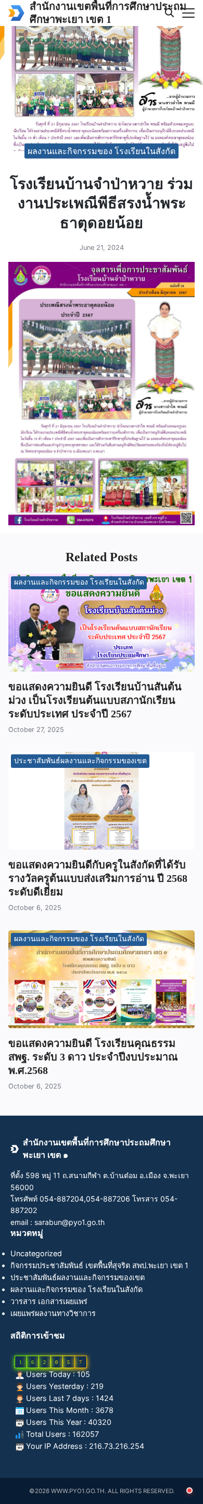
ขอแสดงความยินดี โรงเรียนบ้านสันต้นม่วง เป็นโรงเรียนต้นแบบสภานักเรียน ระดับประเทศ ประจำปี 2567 (95, 700)
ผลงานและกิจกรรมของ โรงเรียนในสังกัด (101, 150)
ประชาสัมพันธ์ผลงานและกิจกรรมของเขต (80, 761)
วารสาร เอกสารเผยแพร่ (48, 1301)
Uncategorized (36, 1253)
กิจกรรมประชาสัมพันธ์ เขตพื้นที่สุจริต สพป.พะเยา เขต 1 (99, 1265)
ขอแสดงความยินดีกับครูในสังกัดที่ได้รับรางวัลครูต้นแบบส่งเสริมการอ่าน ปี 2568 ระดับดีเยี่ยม (97, 878)
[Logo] (16, 13)
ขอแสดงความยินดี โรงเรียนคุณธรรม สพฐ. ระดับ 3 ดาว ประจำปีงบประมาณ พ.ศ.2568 (93, 1057)
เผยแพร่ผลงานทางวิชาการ (53, 1313)
